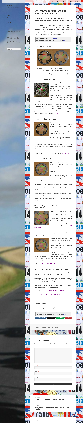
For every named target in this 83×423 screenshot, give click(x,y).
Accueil (52, 1)
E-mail (36, 371)
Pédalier (56, 327)
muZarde (10, 6)
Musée (76, 1)
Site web (36, 377)
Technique (64, 1)
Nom (36, 365)
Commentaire (38, 347)
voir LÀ (65, 40)
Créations (70, 1)
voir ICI (55, 38)
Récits (58, 1)
